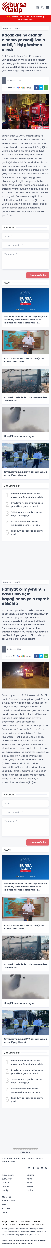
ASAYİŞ (17, 28)
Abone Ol (10, 87)
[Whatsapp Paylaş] (46, 87)
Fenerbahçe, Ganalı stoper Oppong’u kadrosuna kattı (25, 18)
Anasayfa (7, 28)
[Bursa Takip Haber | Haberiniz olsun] (14, 7)
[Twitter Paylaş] (41, 87)
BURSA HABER (19, 1149)
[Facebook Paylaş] (36, 87)
